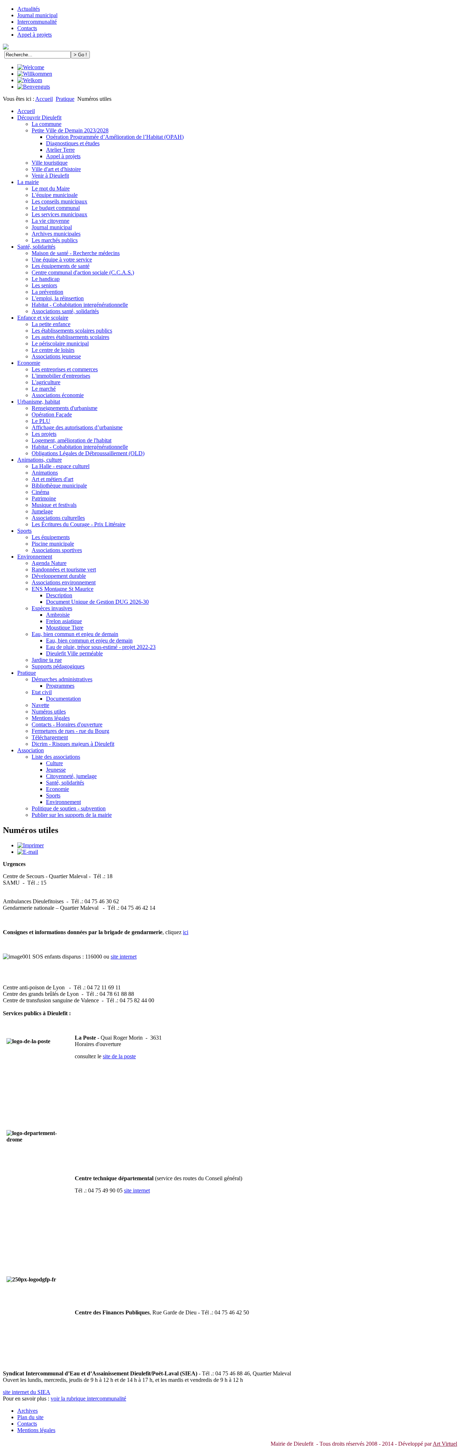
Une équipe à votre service (62, 259)
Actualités (28, 9)
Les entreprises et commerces (65, 369)
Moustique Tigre (64, 628)
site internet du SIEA (26, 1392)
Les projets (44, 434)
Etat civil (42, 692)
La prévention (47, 292)
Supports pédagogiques (58, 666)
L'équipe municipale (55, 195)
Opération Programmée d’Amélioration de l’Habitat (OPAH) (115, 137)
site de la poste (119, 1056)
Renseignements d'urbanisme (64, 408)
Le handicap (46, 279)
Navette (40, 705)
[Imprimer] (30, 845)
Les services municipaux (59, 214)
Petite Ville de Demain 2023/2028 (70, 130)
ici (185, 932)
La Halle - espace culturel (60, 466)
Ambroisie (58, 615)
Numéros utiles (49, 711)
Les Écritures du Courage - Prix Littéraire (78, 524)
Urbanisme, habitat (38, 402)
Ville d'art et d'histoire (56, 169)
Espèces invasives (52, 608)
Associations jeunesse (56, 356)
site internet (124, 957)
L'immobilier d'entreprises (61, 376)
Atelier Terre (60, 150)
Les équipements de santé (60, 266)
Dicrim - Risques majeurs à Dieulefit (73, 744)
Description (59, 595)
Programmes (60, 686)
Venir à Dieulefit (50, 176)
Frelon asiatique (64, 621)
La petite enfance (51, 324)
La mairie (28, 182)
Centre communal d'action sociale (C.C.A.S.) (83, 272)
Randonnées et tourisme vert (64, 569)
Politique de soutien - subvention (69, 808)
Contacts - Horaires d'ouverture (67, 724)
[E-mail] (27, 852)
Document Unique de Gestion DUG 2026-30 (97, 602)
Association (30, 750)
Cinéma (40, 492)
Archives (27, 1411)
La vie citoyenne (50, 221)
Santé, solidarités (36, 247)
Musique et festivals (54, 505)
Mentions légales (51, 718)
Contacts (27, 28)
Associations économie (58, 395)
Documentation (63, 699)
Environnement (34, 557)
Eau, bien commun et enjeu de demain (75, 634)
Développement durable (59, 576)
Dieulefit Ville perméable (74, 653)
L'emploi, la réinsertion (58, 298)
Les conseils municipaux (59, 201)
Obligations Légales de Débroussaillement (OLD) (88, 453)
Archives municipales (56, 234)
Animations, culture (39, 460)
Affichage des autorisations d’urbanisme (77, 427)
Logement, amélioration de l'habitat (71, 440)
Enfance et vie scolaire (42, 318)
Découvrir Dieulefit (39, 117)
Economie (28, 363)
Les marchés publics (55, 240)
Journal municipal (37, 15)
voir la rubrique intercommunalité (88, 1398)
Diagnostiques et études (73, 143)
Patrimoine (44, 498)
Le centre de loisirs (53, 350)
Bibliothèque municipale (59, 485)
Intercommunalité (37, 22)
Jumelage (42, 511)
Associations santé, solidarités (65, 311)
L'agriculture (46, 382)
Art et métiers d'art (52, 479)
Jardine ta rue (47, 660)
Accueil (44, 99)
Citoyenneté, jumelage (71, 776)
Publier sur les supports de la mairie (72, 815)
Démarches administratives (62, 679)
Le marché (44, 389)
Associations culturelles (58, 518)
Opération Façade (52, 414)
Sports (24, 531)
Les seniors (44, 285)
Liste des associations (56, 757)
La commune (46, 124)
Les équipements (51, 537)
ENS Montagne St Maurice (62, 589)
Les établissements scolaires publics (72, 331)
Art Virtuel (445, 1444)
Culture (54, 763)
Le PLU (41, 421)
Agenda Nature (49, 563)
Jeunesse (56, 770)
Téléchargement (50, 737)
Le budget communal (56, 208)
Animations (45, 473)
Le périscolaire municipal (60, 343)
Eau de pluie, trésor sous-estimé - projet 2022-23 (101, 647)
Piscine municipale (53, 544)
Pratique (65, 99)
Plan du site (30, 1417)
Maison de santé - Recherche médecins (76, 253)
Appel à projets (34, 35)
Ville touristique (50, 163)
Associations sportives (57, 550)
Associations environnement (64, 582)
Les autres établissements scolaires (70, 337)
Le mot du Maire (51, 188)
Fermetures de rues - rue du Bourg (70, 731)
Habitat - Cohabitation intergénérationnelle (80, 305)
